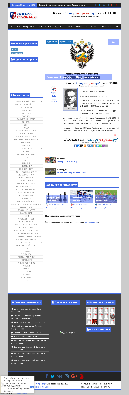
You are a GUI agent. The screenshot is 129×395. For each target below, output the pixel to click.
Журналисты (52, 42)
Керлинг (26, 163)
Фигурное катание (26, 263)
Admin (53, 93)
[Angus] (94, 310)
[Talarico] (100, 310)
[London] (88, 310)
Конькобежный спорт (26, 172)
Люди (56, 26)
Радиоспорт (26, 213)
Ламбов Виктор (34, 333)
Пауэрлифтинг (26, 195)
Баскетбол (26, 113)
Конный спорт (26, 169)
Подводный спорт (26, 201)
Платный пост (105, 383)
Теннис (26, 248)
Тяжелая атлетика (26, 257)
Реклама (95, 387)
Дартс (26, 160)
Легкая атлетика (26, 175)
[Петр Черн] (112, 310)
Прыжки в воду (26, 207)
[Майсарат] (94, 321)
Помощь (85, 387)
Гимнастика (26, 148)
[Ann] (88, 316)
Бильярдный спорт (26, 119)
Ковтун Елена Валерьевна (37, 322)
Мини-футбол (26, 181)
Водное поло (26, 134)
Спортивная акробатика (26, 233)
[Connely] (94, 316)
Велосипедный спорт (26, 131)
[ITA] (88, 321)
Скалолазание (26, 228)
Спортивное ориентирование (26, 236)
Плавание (26, 198)
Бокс (26, 125)
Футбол (26, 266)
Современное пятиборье (26, 230)
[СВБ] (112, 321)
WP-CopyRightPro (21, 394)
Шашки (26, 274)
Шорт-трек (26, 277)
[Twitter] (53, 376)
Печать (93, 26)
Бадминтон (26, 110)
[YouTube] (82, 376)
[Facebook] (46, 376)
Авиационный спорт (26, 101)
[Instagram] (67, 376)
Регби (26, 216)
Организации (43, 26)
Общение (105, 26)
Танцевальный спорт (26, 245)
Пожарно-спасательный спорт (26, 204)
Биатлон (26, 116)
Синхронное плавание (26, 225)
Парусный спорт (26, 192)
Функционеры (66, 42)
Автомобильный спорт (26, 104)
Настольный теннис (26, 189)
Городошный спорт (26, 154)
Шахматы (26, 272)
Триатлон (26, 251)
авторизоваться (91, 222)
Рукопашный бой (26, 219)
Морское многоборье (26, 183)
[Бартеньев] (100, 321)
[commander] (106, 316)
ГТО (26, 280)
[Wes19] (112, 316)
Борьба (25, 128)
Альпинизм (26, 107)
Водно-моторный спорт (26, 139)
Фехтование (26, 260)
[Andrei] (106, 321)
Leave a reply (52, 208)
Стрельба (25, 242)
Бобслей (26, 122)
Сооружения (80, 26)
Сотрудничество (89, 383)
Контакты (105, 387)
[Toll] (106, 310)
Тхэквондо (26, 254)
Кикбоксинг (26, 166)
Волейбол (26, 142)
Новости (14, 26)
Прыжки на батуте (26, 210)
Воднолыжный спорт (26, 137)
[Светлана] (100, 316)
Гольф (26, 151)
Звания (67, 26)
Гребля (26, 157)
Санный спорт (26, 222)
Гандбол (26, 145)
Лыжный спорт (25, 178)
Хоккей (25, 269)
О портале (27, 26)
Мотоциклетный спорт (26, 186)
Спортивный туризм (26, 239)
